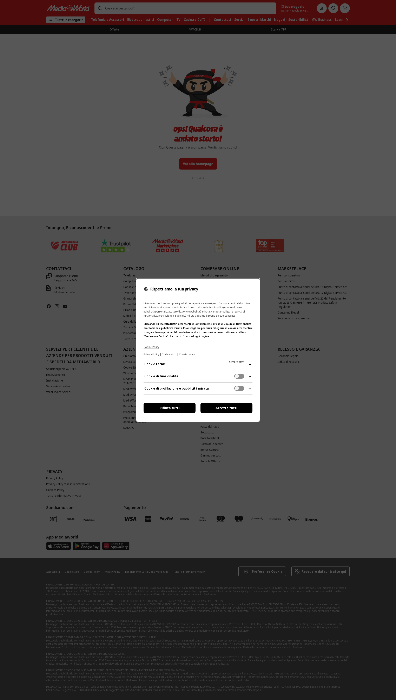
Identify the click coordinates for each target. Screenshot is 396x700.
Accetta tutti (226, 408)
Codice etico (169, 354)
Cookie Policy (151, 347)
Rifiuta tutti (170, 408)
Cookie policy (187, 354)
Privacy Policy (151, 354)
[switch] (239, 376)
